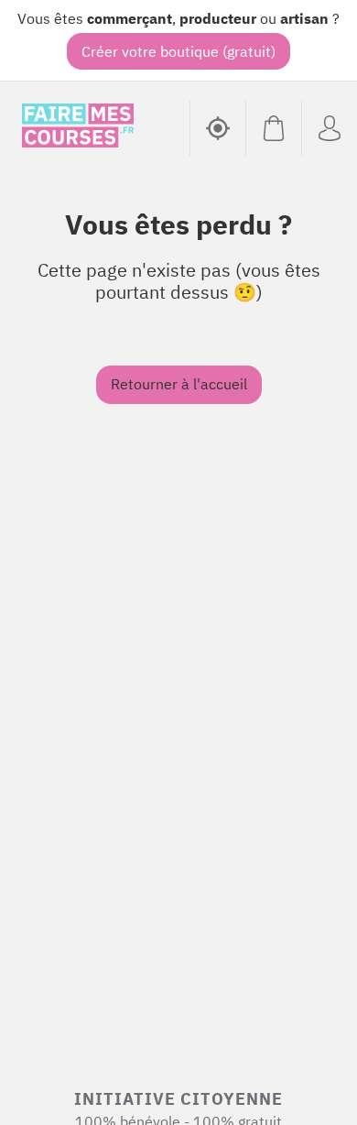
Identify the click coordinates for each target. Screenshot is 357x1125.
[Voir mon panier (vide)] (273, 128)
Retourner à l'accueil (179, 384)
